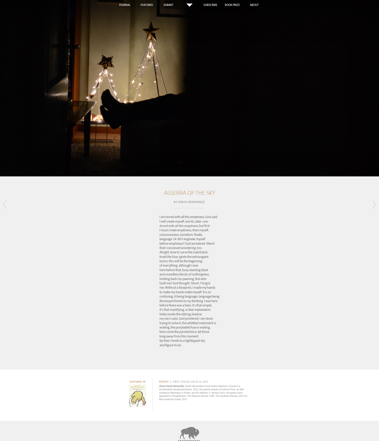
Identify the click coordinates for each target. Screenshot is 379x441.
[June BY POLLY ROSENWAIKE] (10, 206)
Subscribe (210, 5)
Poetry (164, 381)
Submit (169, 5)
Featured (147, 5)
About (254, 5)
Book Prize (232, 5)
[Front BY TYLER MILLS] (369, 205)
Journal (124, 5)
